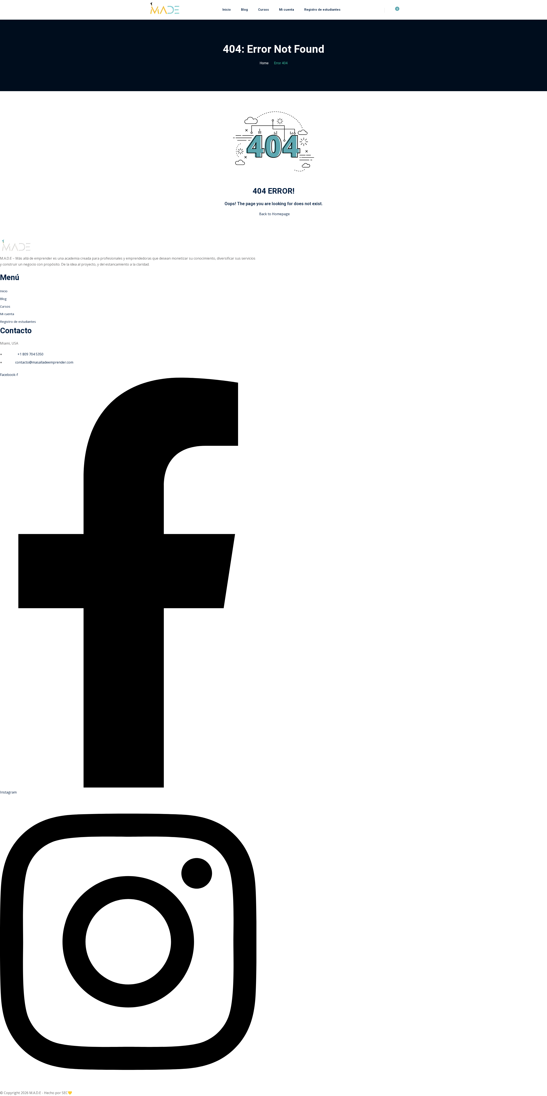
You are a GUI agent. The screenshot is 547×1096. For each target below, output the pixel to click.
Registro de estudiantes (322, 9)
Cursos (263, 9)
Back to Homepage (274, 214)
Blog (244, 9)
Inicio (226, 9)
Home (264, 63)
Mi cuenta (286, 9)
